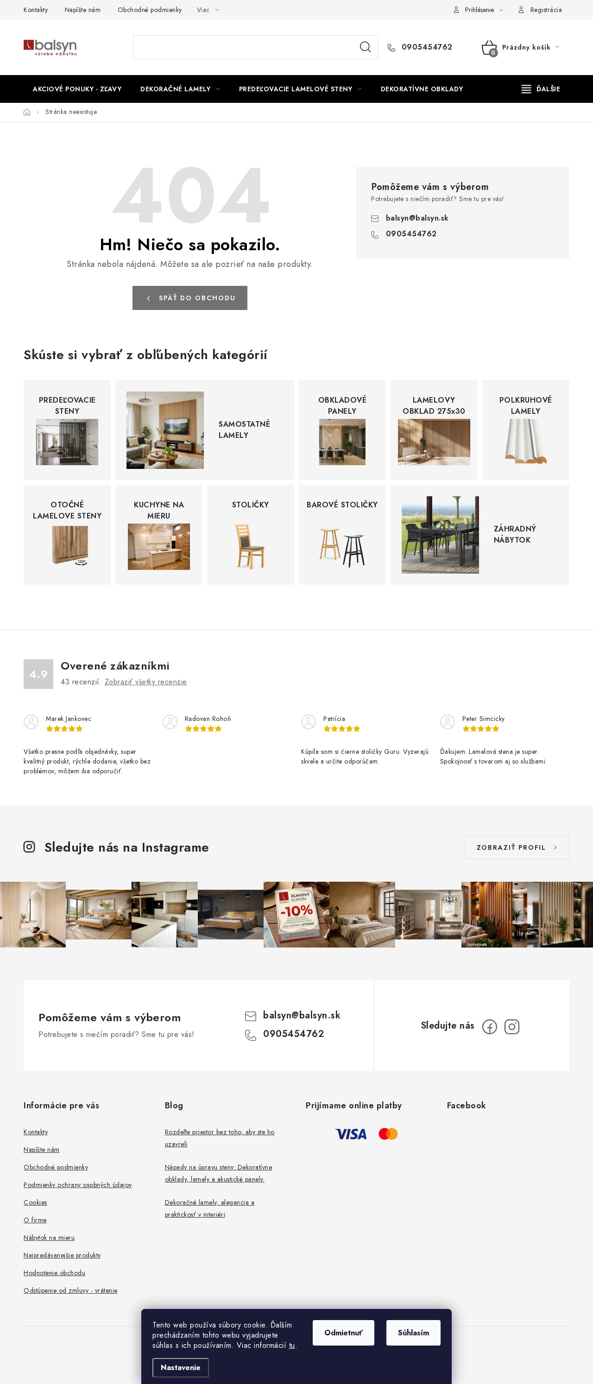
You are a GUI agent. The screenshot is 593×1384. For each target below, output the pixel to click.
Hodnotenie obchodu (54, 1272)
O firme (35, 1220)
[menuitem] (77, 89)
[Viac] (541, 89)
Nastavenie (181, 1367)
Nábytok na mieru (49, 1237)
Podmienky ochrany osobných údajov (78, 1184)
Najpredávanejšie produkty (62, 1255)
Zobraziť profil (511, 847)
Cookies (35, 1202)
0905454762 (426, 47)
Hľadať (366, 47)
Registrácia (546, 9)
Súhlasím (413, 1332)
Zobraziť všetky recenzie (146, 681)
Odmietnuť (343, 1332)
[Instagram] (512, 1026)
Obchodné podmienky (150, 9)
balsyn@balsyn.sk (417, 218)
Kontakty (36, 9)
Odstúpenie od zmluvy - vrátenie (71, 1290)
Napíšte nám (83, 9)
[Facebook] (489, 1026)
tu (292, 1345)
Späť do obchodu (197, 298)
